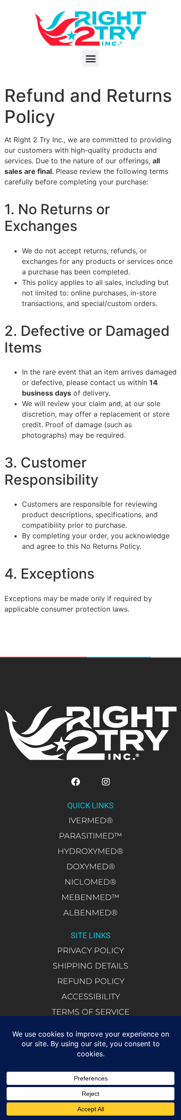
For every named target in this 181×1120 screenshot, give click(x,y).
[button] (90, 58)
